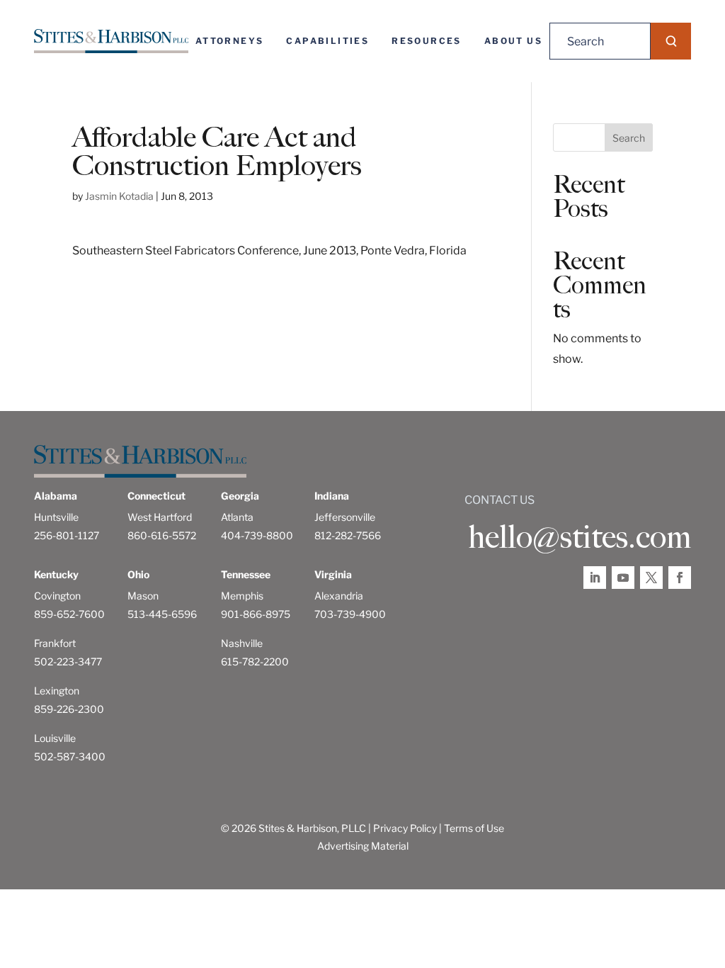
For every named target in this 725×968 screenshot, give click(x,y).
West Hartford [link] (159, 517)
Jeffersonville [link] (344, 517)
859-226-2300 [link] (69, 709)
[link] (111, 41)
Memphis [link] (242, 596)
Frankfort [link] (55, 643)
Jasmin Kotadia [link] (119, 196)
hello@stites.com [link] (579, 537)
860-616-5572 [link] (161, 535)
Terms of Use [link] (474, 828)
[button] (671, 41)
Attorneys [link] (229, 40)
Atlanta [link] (237, 517)
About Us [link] (513, 40)
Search (628, 138)
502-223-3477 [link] (68, 661)
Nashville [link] (242, 643)
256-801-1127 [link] (66, 535)
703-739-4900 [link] (350, 614)
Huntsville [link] (56, 517)
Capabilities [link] (327, 40)
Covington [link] (57, 596)
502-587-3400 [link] (69, 756)
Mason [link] (143, 596)
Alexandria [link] (338, 596)
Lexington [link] (56, 691)
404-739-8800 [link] (257, 535)
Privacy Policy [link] (405, 828)
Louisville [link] (55, 738)
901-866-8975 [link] (255, 614)
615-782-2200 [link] (255, 661)
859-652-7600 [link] (69, 614)
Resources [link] (427, 40)
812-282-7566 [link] (347, 535)
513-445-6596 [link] (162, 614)
